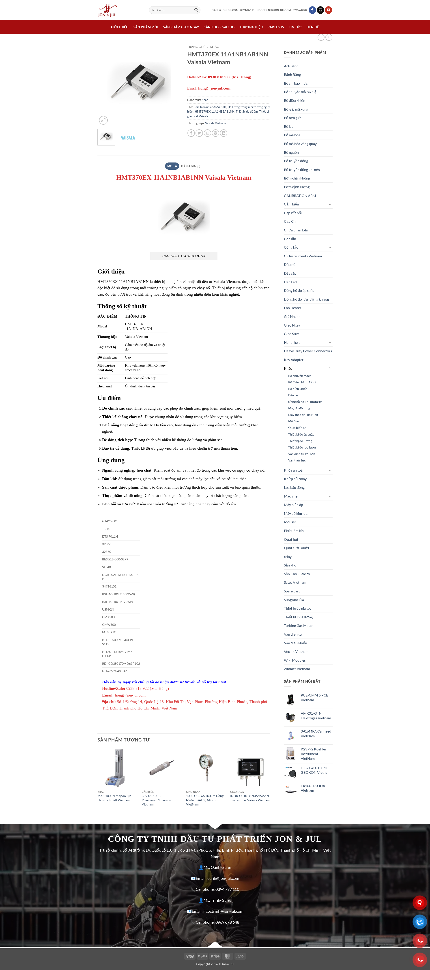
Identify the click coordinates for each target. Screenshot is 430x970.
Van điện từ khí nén (301, 454)
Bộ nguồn (291, 152)
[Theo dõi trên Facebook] (312, 10)
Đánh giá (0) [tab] (190, 166)
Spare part (292, 591)
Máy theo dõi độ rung (303, 415)
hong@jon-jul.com (130, 695)
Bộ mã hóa (292, 135)
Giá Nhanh (292, 316)
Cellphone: (205, 889)
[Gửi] (196, 10)
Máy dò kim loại (296, 513)
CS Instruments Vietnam (303, 256)
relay (288, 556)
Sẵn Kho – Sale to (219, 27)
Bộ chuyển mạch (300, 376)
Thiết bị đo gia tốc (297, 608)
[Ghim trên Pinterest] (215, 133)
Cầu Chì (290, 221)
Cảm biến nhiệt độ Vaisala (210, 107)
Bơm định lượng (297, 187)
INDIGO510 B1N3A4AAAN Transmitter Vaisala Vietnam (250, 798)
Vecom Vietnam (296, 651)
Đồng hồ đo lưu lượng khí (305, 402)
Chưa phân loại (296, 230)
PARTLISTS (276, 27)
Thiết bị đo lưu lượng (302, 447)
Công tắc (291, 247)
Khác (288, 368)
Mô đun (293, 421)
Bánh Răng (292, 74)
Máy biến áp (293, 504)
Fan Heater (292, 308)
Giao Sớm (291, 333)
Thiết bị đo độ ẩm (247, 111)
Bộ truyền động (296, 161)
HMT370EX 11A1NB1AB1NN (214, 111)
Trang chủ (196, 47)
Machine (290, 496)
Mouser (290, 522)
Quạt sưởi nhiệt (296, 548)
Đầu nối (290, 264)
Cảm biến (291, 204)
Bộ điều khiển (294, 100)
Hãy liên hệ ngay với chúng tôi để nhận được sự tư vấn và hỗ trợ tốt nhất (164, 682)
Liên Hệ (313, 27)
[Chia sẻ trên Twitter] (199, 133)
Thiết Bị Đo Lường (298, 617)
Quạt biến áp (297, 427)
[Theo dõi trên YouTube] (328, 10)
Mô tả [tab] (172, 166)
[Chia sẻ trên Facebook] (191, 133)
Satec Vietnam (295, 582)
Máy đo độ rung (299, 408)
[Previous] (105, 84)
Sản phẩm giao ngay (181, 27)
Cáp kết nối (293, 213)
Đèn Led (290, 282)
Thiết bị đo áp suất (301, 434)
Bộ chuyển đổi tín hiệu (301, 92)
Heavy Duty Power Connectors (308, 351)
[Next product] (321, 37)
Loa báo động (294, 487)
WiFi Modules (295, 660)
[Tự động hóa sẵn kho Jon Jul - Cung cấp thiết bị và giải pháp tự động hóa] (119, 10)
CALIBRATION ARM (300, 195)
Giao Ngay (292, 325)
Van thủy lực (297, 460)
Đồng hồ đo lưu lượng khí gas (306, 299)
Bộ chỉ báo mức (295, 83)
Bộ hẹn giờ (292, 117)
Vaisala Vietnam (215, 123)
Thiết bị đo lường (300, 441)
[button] (103, 120)
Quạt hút (291, 539)
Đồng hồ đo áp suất (299, 290)
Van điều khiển (295, 643)
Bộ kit (288, 126)
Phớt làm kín (294, 530)
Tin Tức (295, 27)
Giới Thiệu (120, 27)
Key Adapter (293, 359)
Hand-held (292, 342)
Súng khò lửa (294, 600)
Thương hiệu (251, 27)
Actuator (291, 66)
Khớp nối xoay (295, 478)
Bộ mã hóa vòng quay (300, 143)
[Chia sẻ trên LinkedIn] (223, 133)
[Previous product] (328, 37)
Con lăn (290, 239)
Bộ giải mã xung (296, 109)
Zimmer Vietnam (297, 669)
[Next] (173, 84)
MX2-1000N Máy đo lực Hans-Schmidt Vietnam (114, 798)
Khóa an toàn (294, 470)
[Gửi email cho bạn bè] (207, 133)
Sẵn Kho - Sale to (297, 574)
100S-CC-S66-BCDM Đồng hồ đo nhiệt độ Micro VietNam (205, 800)
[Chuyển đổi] (330, 204)
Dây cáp (290, 273)
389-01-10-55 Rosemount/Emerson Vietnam (156, 800)
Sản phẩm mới (145, 27)
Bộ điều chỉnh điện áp (303, 382)
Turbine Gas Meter (298, 625)
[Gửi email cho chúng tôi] (320, 10)
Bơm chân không (297, 178)
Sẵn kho (290, 565)
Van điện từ (293, 634)
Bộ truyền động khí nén (302, 169)
